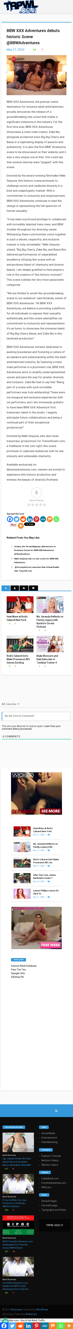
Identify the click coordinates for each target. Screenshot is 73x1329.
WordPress (42, 1309)
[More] (21, 526)
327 (6, 1251)
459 (6, 1210)
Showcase (16, 1309)
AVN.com (46, 1187)
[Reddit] (23, 519)
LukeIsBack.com (50, 1178)
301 (6, 1293)
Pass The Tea (18, 969)
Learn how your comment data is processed (31, 727)
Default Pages (49, 1201)
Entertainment (49, 1137)
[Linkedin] (30, 519)
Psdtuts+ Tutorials (51, 1156)
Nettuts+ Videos (50, 1160)
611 (6, 1169)
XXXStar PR (17, 977)
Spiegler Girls (18, 973)
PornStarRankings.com (53, 1183)
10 (13, 1251)
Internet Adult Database (24, 965)
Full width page (49, 1205)
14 (34, 49)
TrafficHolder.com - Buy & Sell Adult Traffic (22, 1320)
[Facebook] (10, 519)
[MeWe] (43, 519)
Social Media (48, 1133)
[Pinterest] (36, 519)
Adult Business (9, 1155)
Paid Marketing (49, 1142)
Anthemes (31, 1314)
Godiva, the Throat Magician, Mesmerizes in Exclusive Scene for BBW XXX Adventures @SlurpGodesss (35, 550)
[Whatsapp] (56, 519)
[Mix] (50, 519)
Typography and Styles (53, 1209)
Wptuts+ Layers (49, 1164)
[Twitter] (17, 519)
